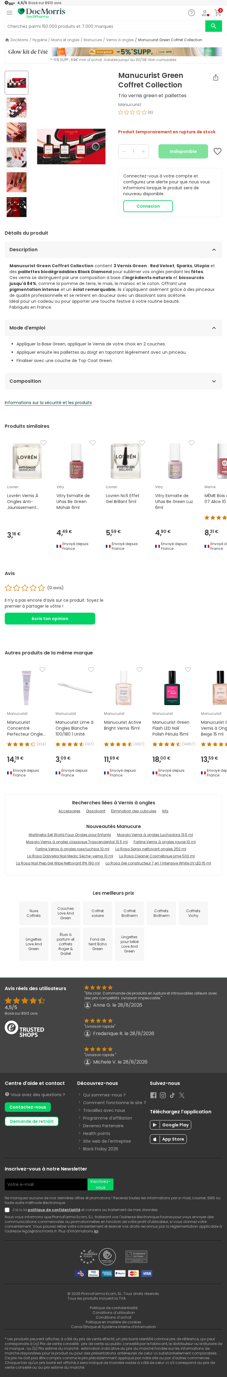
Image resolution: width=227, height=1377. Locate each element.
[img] (71, 145)
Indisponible (183, 151)
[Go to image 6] (16, 207)
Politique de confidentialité (113, 1307)
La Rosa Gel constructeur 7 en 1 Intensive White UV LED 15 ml (158, 863)
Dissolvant (95, 811)
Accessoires (69, 811)
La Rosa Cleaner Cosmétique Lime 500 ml (157, 856)
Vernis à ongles (120, 40)
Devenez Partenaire (103, 1126)
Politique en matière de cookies (113, 1322)
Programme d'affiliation (107, 1118)
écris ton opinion (50, 619)
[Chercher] (213, 26)
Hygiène (40, 40)
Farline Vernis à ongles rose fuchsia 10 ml (72, 848)
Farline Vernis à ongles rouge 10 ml (165, 841)
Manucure (93, 40)
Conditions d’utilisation (114, 1312)
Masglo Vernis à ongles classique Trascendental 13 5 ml (77, 841)
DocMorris (19, 40)
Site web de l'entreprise (107, 1141)
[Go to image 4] (16, 157)
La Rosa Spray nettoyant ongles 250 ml (150, 848)
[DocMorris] (41, 13)
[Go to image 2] (16, 107)
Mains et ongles (65, 40)
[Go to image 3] (16, 132)
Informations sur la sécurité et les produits (48, 403)
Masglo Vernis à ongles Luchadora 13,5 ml (155, 834)
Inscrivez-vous (100, 1184)
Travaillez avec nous (104, 1110)
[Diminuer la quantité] (123, 151)
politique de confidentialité (54, 1209)
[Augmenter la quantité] (143, 151)
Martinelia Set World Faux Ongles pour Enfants (70, 834)
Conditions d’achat (114, 1317)
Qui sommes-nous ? (104, 1095)
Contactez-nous (27, 1107)
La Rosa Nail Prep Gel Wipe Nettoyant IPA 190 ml (58, 863)
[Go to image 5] (16, 182)
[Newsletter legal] (8, 1210)
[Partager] (215, 77)
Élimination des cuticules (133, 811)
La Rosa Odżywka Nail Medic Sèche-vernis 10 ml (70, 856)
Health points (96, 1133)
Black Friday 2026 (100, 1149)
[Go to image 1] (16, 83)
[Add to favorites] (217, 151)
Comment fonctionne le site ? (114, 1103)
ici (96, 1231)
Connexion (148, 206)
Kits (165, 811)
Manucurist (129, 105)
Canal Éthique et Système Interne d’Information (113, 1326)
